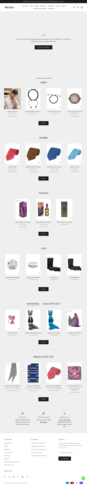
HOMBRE (36, 6)
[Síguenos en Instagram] (14, 477)
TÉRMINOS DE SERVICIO (38, 446)
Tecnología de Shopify (21, 483)
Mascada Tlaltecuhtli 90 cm (74, 386)
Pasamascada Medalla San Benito (74, 112)
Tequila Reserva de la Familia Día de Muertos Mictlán (23, 222)
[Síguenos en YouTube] (22, 477)
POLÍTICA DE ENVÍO (37, 453)
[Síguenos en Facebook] (5, 477)
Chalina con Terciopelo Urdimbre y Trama (33, 386)
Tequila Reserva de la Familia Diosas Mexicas (64, 222)
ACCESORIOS (51, 6)
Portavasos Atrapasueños (12, 277)
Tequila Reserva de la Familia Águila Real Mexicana (43, 222)
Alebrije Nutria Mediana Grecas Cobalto (54, 333)
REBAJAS (64, 6)
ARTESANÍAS (33, 303)
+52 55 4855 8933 (64, 420)
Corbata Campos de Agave (54, 167)
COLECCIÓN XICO (51, 303)
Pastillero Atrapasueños (33, 277)
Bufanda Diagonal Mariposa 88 (12, 386)
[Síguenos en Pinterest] (18, 477)
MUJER (31, 6)
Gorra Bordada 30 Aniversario (12, 112)
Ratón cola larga (12, 333)
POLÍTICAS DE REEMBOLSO (39, 449)
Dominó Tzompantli (74, 277)
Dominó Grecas (54, 277)
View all (43, 123)
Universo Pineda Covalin (39, 8)
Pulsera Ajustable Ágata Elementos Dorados (53, 112)
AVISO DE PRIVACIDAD (38, 443)
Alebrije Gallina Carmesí (74, 333)
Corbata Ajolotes (74, 167)
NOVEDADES (25, 6)
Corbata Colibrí (12, 167)
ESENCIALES (43, 6)
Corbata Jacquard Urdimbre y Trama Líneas (54, 386)
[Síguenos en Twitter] (9, 477)
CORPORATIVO (51, 8)
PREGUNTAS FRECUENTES (39, 456)
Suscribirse (64, 458)
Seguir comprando (43, 47)
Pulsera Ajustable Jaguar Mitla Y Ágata (33, 112)
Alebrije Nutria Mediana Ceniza (33, 333)
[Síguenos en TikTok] (27, 477)
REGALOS (58, 6)
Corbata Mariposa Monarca (33, 167)
